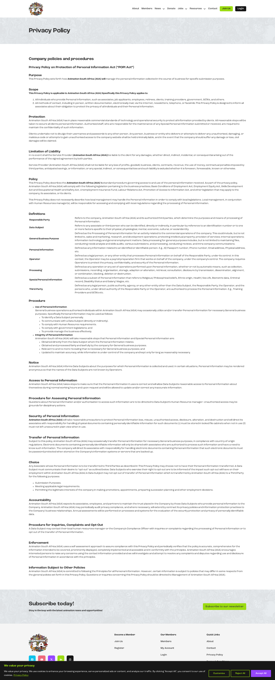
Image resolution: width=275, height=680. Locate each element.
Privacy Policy (21, 675)
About (135, 8)
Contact (212, 8)
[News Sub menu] (163, 9)
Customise (219, 673)
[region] (137, 670)
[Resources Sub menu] (204, 9)
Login (241, 8)
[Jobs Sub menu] (186, 9)
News (158, 8)
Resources (196, 8)
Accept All (261, 673)
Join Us (226, 8)
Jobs (180, 8)
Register (119, 648)
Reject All (240, 673)
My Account (167, 648)
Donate (171, 8)
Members (146, 8)
